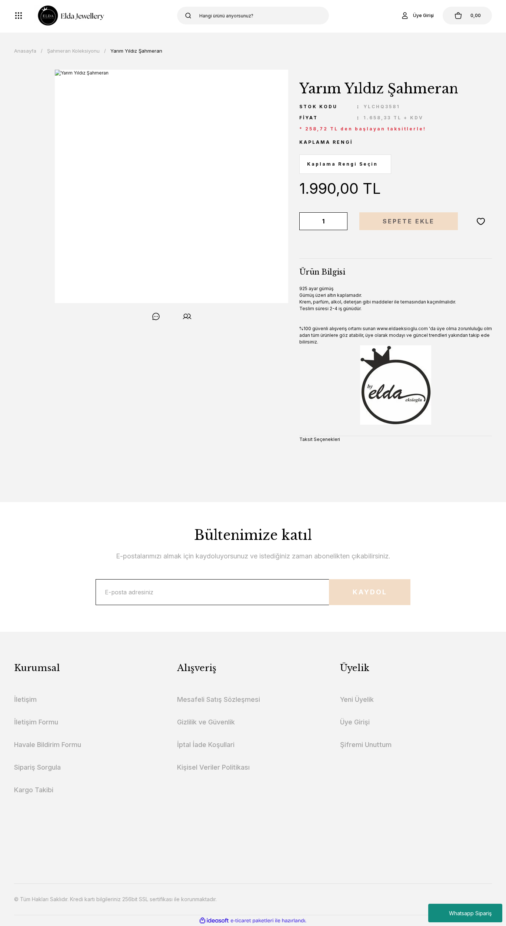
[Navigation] (18, 15)
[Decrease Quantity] (306, 221)
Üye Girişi (355, 722)
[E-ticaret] (252, 920)
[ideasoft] (214, 920)
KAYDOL (370, 592)
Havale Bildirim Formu (47, 745)
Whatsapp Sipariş (470, 913)
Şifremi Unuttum (366, 745)
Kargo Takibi (33, 790)
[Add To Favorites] (481, 221)
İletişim (25, 699)
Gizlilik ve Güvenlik (206, 722)
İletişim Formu (36, 722)
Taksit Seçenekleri (319, 439)
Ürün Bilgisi (322, 272)
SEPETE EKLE (409, 221)
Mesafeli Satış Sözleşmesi (218, 699)
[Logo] (69, 15)
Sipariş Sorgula (37, 767)
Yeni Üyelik (357, 699)
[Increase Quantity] (340, 221)
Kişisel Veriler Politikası (213, 767)
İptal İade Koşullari (205, 745)
